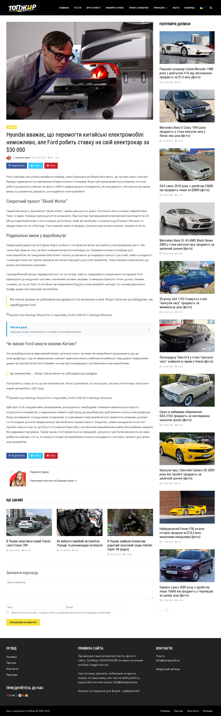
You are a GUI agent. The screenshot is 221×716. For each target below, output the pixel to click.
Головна (11, 657)
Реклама (11, 675)
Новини (64, 7)
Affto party (93, 7)
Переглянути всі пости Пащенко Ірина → (53, 480)
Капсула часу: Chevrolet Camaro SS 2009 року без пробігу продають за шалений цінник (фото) (187, 474)
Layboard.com (130, 691)
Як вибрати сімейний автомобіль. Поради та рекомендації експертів (79, 543)
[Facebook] (7, 695)
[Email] (26, 695)
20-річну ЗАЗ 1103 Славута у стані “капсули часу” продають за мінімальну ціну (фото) (183, 303)
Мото (176, 7)
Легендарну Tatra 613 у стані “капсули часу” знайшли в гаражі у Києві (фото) (186, 359)
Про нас (11, 663)
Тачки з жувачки (139, 7)
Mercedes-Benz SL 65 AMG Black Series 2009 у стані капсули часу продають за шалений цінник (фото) (187, 244)
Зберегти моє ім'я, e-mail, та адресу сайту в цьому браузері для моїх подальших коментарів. (61, 613)
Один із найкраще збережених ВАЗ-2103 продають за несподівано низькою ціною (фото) (185, 416)
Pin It (52, 165)
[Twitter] (14, 695)
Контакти (12, 669)
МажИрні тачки (115, 7)
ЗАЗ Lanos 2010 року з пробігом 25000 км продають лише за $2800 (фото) (186, 188)
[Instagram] (17, 695)
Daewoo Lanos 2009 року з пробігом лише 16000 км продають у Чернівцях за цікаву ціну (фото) (186, 591)
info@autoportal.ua (125, 682)
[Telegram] (20, 695)
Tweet (37, 165)
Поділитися (18, 165)
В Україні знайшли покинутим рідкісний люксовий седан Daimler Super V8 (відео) (129, 545)
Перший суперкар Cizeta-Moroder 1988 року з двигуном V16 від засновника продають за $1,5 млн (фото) (186, 73)
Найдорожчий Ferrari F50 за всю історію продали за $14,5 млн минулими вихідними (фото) (182, 533)
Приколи (159, 7)
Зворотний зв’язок (168, 669)
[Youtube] (10, 695)
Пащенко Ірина (22, 157)
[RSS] (23, 695)
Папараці (189, 7)
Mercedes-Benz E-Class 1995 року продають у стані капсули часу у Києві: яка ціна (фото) (183, 132)
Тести (77, 7)
